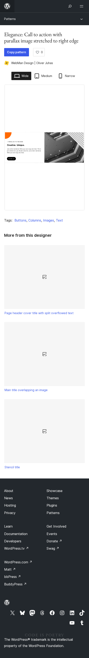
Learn (8, 526)
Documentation (16, 534)
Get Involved (56, 526)
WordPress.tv (16, 548)
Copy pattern (16, 52)
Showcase (55, 491)
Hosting (10, 505)
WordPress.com (18, 562)
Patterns (10, 19)
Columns (34, 220)
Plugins (52, 505)
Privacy (10, 513)
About (8, 491)
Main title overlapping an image (26, 390)
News (8, 498)
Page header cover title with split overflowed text (39, 313)
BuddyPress (15, 584)
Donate (54, 541)
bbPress (12, 577)
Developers (12, 541)
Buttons (20, 220)
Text (59, 220)
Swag (53, 548)
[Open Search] (70, 6)
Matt (10, 569)
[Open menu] (82, 6)
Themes (53, 498)
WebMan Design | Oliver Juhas (32, 63)
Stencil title (12, 467)
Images (48, 220)
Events (52, 534)
